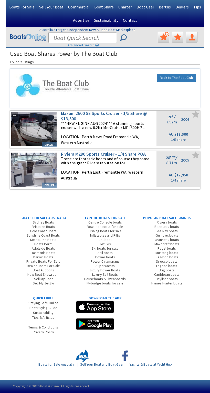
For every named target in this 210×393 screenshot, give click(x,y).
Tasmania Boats (43, 252)
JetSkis (105, 244)
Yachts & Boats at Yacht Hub (151, 364)
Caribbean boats (167, 274)
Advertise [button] (81, 20)
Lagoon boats (166, 265)
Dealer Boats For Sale (43, 265)
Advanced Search (81, 45)
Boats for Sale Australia (56, 364)
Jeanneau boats (166, 239)
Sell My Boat (43, 279)
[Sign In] (191, 37)
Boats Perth (43, 244)
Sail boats (105, 252)
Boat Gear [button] (145, 6)
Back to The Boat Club (176, 77)
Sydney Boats (43, 222)
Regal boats (167, 248)
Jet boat (105, 239)
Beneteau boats (166, 226)
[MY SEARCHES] (163, 37)
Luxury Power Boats (105, 270)
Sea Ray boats (167, 231)
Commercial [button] (79, 6)
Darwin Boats (43, 257)
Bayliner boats (167, 279)
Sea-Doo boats (166, 257)
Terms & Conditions (43, 327)
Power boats (105, 257)
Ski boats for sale (105, 248)
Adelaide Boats (43, 248)
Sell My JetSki (43, 283)
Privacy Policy (43, 332)
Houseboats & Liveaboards (105, 279)
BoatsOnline (49, 386)
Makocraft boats (166, 244)
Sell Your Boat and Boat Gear (102, 364)
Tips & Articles (43, 317)
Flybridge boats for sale (105, 283)
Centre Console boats (105, 222)
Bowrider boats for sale (105, 226)
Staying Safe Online (43, 303)
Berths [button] (165, 6)
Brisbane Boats (43, 226)
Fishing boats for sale (105, 231)
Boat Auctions (43, 270)
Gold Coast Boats (43, 231)
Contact (130, 20)
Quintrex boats (166, 235)
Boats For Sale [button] (22, 6)
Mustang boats (166, 252)
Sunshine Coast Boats (43, 235)
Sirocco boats (166, 261)
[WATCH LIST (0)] (177, 37)
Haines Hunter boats (166, 283)
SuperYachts (105, 265)
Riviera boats (167, 222)
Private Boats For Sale (43, 261)
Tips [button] (197, 6)
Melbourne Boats (43, 239)
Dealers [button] (182, 6)
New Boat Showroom (43, 274)
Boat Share (104, 6)
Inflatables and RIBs (105, 235)
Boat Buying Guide (43, 307)
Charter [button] (125, 6)
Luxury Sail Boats (105, 274)
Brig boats (167, 270)
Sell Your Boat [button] (51, 6)
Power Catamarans (105, 261)
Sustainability (106, 20)
